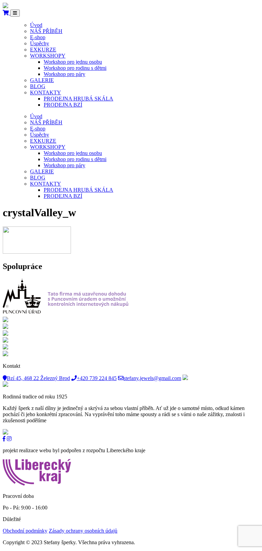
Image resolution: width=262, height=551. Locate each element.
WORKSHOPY (48, 56)
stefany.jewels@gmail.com (152, 378)
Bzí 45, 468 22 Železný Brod (38, 378)
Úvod (36, 25)
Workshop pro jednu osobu (73, 62)
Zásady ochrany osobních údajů (83, 531)
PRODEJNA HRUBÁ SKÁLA (78, 98)
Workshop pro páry (64, 74)
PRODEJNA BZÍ (63, 105)
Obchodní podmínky (25, 531)
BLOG (37, 86)
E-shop (37, 37)
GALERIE (42, 80)
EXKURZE (43, 49)
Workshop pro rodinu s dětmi (75, 68)
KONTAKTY (45, 92)
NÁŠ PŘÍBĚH (46, 31)
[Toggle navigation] (15, 13)
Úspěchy (39, 43)
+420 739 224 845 (97, 378)
